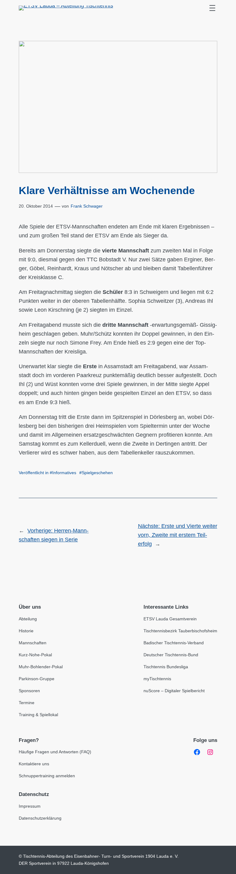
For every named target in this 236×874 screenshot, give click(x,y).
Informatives (64, 472)
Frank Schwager (87, 206)
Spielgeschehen (97, 472)
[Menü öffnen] (212, 8)
